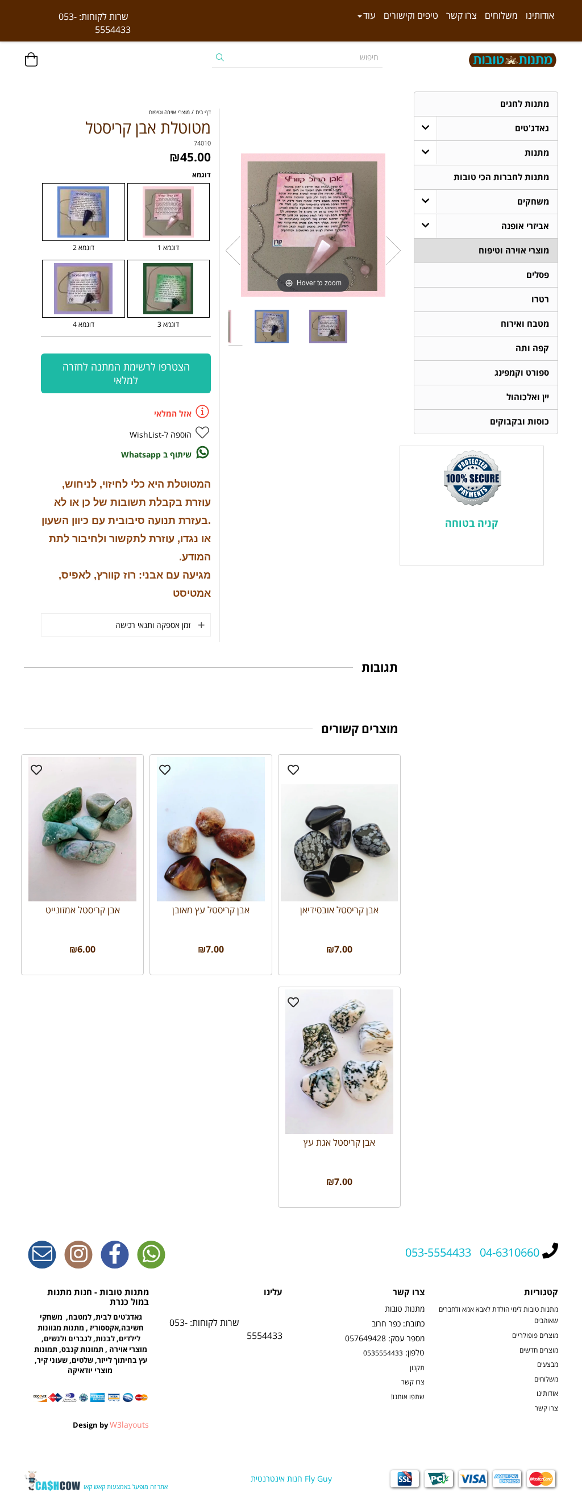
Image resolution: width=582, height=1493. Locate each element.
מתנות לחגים (524, 104)
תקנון (417, 1367)
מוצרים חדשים (538, 1349)
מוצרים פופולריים (535, 1335)
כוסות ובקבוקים (519, 421)
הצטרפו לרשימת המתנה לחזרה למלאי (126, 373)
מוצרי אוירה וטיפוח (514, 250)
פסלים (537, 275)
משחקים (533, 201)
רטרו (540, 299)
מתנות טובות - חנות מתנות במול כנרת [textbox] (98, 1297)
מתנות (537, 153)
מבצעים (547, 1364)
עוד (369, 15)
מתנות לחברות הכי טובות (501, 177)
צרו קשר (461, 15)
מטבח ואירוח (525, 324)
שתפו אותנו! (408, 1396)
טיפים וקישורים (411, 15)
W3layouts (129, 1424)
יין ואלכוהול (527, 397)
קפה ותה (532, 348)
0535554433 (383, 1352)
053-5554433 (438, 1252)
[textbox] (77, 23)
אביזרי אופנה (525, 226)
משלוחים (501, 15)
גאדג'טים (532, 128)
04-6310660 (509, 1252)
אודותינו (540, 15)
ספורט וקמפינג (521, 373)
